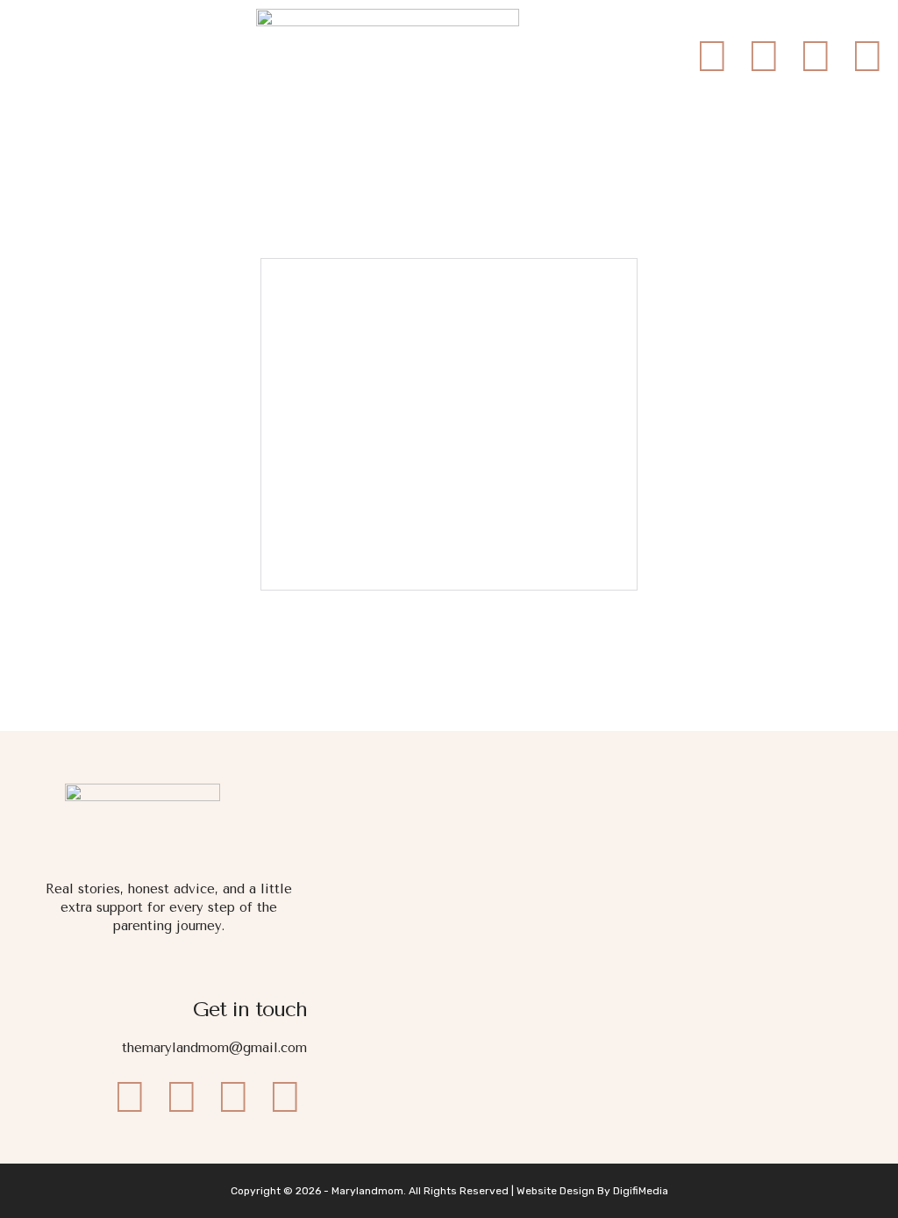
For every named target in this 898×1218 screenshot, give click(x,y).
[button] (51, 58)
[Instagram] (764, 56)
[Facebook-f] (712, 56)
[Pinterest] (867, 56)
